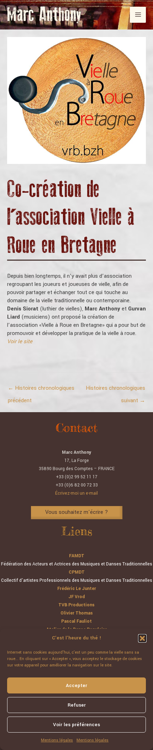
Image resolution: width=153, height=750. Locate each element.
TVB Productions (76, 605)
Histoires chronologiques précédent (41, 389)
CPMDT (77, 572)
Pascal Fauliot (76, 621)
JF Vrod (76, 597)
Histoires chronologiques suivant (115, 389)
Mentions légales (57, 740)
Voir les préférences (76, 724)
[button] (142, 638)
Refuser (77, 705)
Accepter (76, 685)
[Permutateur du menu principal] (138, 15)
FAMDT (76, 556)
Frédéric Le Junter (76, 588)
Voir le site (19, 341)
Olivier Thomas (76, 613)
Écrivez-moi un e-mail (76, 493)
